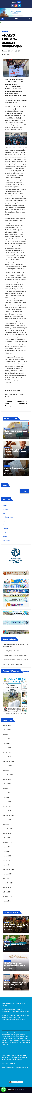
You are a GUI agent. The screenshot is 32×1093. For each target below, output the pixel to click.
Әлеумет (6, 509)
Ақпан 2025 (6, 806)
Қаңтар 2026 (7, 757)
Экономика (6, 540)
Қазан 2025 (6, 770)
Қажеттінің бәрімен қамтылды (12, 664)
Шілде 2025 (7, 784)
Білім (4, 513)
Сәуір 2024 (6, 851)
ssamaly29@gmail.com (22, 1067)
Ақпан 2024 (6, 860)
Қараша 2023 (7, 874)
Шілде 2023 (7, 892)
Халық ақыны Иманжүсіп (9, 403)
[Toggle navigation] (16, 19)
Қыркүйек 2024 (8, 829)
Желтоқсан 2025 (8, 761)
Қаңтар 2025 (7, 811)
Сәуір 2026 (6, 743)
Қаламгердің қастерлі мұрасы (15, 432)
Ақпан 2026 (6, 752)
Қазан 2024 (6, 824)
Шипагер (7, 980)
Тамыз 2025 (7, 779)
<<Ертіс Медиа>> (7, 1055)
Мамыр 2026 (7, 739)
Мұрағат (25, 671)
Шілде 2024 (7, 838)
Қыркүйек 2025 (8, 775)
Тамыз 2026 (7, 725)
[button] (29, 19)
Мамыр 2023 (7, 901)
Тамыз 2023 (7, 887)
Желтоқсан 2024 (8, 815)
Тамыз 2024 (7, 833)
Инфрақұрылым (8, 517)
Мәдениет (5, 31)
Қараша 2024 (7, 820)
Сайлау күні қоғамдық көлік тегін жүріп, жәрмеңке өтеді (15, 926)
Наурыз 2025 (7, 802)
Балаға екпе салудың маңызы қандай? (15, 660)
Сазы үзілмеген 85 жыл (13, 469)
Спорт (5, 532)
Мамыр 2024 (7, 847)
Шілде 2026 (7, 730)
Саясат (5, 528)
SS (25, 1089)
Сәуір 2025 (6, 797)
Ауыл (4, 505)
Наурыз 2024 (7, 856)
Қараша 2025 (7, 766)
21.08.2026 (9, 929)
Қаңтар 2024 (7, 865)
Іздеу (5, 485)
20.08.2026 (9, 949)
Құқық (5, 521)
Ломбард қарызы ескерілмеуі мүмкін (15, 655)
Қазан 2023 (6, 878)
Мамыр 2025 (7, 793)
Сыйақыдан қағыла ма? (11, 651)
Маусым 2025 (7, 788)
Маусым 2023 (7, 896)
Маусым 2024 (7, 842)
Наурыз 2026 (7, 748)
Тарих (5, 536)
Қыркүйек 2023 (8, 883)
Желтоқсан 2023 (8, 869)
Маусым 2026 (7, 734)
